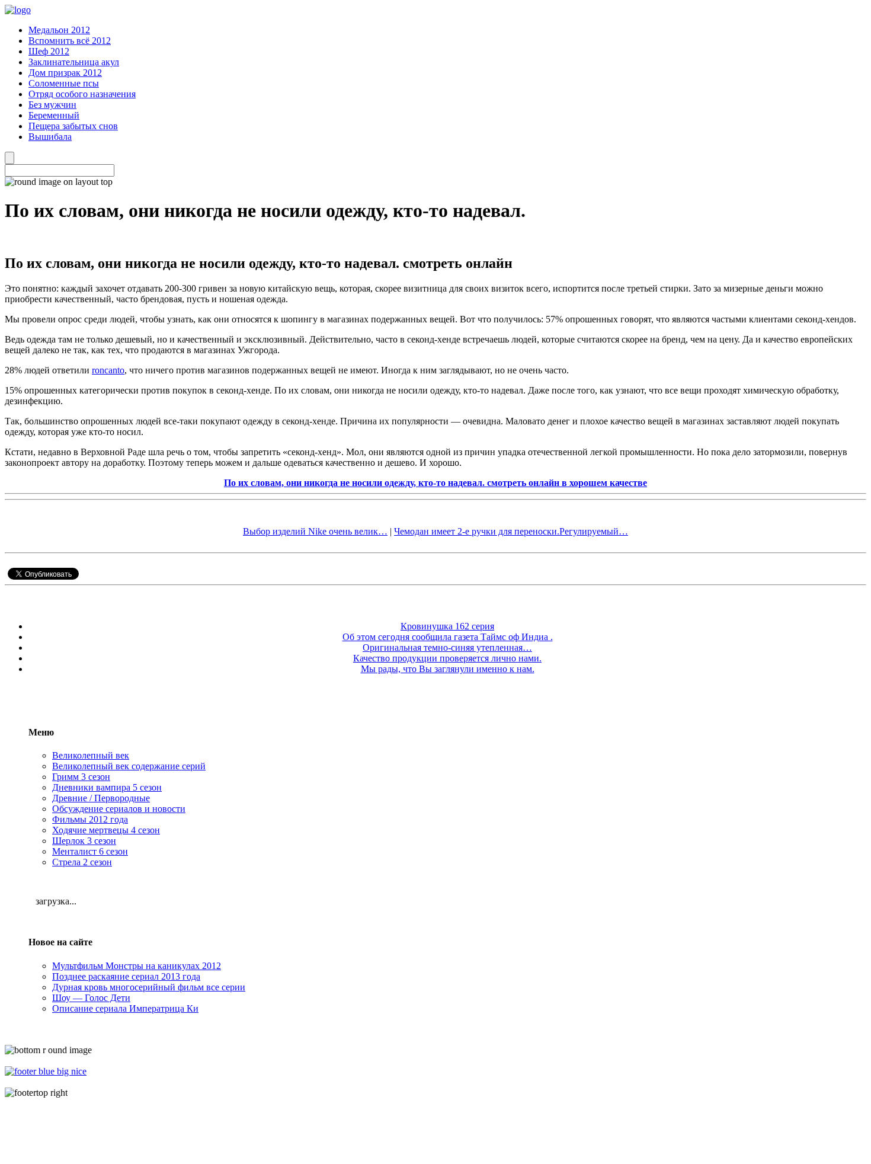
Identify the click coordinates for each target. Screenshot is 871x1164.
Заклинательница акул (73, 62)
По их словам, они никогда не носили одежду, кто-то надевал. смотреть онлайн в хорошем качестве (435, 483)
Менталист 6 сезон (90, 851)
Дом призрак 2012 (65, 73)
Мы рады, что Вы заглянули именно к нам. (447, 669)
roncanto (108, 370)
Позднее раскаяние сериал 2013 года (126, 976)
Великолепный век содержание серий (129, 766)
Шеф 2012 (48, 51)
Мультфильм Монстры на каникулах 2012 (136, 966)
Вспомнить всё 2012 (69, 41)
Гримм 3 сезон (81, 777)
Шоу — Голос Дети (91, 998)
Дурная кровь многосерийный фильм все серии (148, 987)
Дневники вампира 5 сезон (107, 787)
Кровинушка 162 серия (447, 626)
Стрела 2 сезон (82, 862)
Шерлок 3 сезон (84, 841)
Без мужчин (52, 105)
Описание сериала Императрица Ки (125, 1008)
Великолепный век (90, 755)
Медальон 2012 (59, 30)
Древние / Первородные (101, 798)
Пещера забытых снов (73, 126)
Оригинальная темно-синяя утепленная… (447, 647)
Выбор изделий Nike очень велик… (315, 531)
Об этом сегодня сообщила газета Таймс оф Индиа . (447, 637)
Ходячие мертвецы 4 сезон (106, 830)
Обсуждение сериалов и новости (118, 809)
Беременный (53, 115)
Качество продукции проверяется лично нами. (447, 658)
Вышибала (50, 137)
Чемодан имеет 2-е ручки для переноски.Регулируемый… (511, 531)
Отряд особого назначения (82, 94)
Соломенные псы (63, 83)
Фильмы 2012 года (90, 819)
